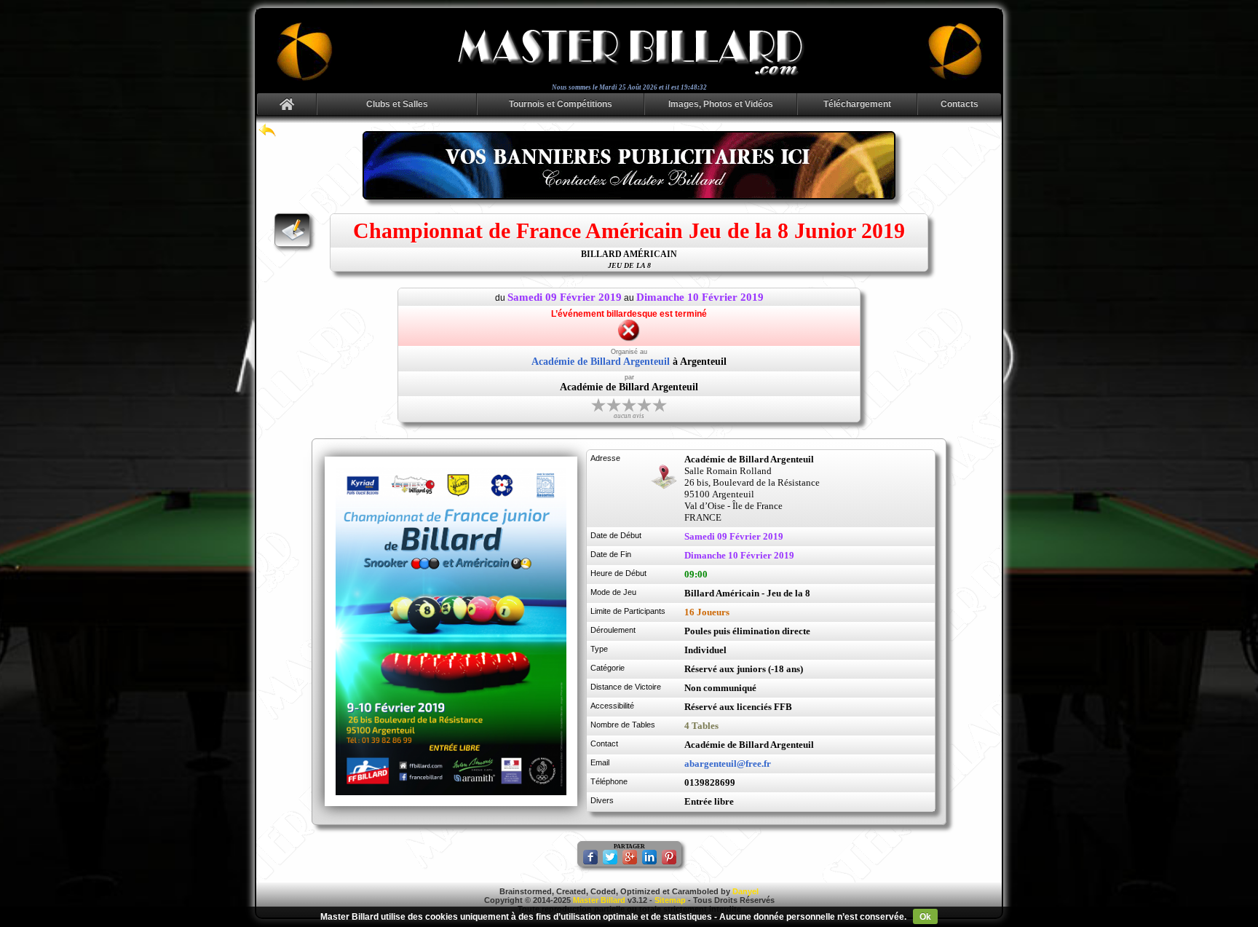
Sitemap (670, 900)
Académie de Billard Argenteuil (600, 361)
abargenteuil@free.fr (727, 763)
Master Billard (599, 900)
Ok (925, 917)
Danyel (745, 891)
